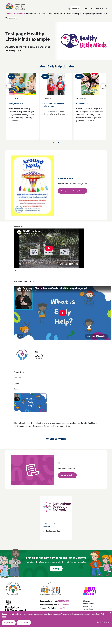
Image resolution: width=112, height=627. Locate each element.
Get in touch (101, 8)
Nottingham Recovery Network (52, 525)
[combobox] (75, 8)
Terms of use (88, 609)
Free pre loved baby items (72, 191)
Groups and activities (35, 13)
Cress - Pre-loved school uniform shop (53, 104)
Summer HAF (82, 103)
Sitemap (86, 601)
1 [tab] (53, 142)
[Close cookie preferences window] (110, 612)
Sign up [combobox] (56, 568)
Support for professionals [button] (94, 13)
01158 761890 (63, 601)
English (74, 8)
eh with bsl (66, 475)
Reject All (8, 622)
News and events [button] (56, 13)
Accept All (23, 622)
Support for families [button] (14, 13)
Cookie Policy (88, 606)
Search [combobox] (87, 8)
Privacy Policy (88, 604)
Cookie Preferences (103, 622)
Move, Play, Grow (16, 103)
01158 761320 (63, 608)
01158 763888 (63, 604)
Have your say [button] (73, 13)
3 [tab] (58, 142)
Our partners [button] (11, 18)
